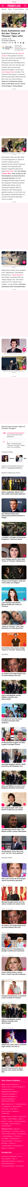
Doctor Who (6, 173)
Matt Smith (10, 171)
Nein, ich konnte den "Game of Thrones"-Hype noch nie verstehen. (16, 445)
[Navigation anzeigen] (2, 5)
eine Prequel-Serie (8, 72)
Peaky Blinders (17, 275)
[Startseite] (14, 6)
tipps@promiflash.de (14, 468)
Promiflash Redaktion (9, 40)
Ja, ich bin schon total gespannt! (14, 435)
